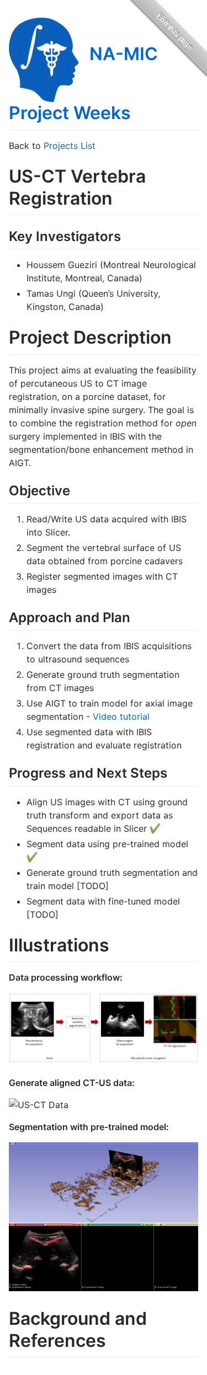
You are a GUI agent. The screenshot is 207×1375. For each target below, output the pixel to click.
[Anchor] (127, 235)
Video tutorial (121, 716)
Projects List (69, 145)
